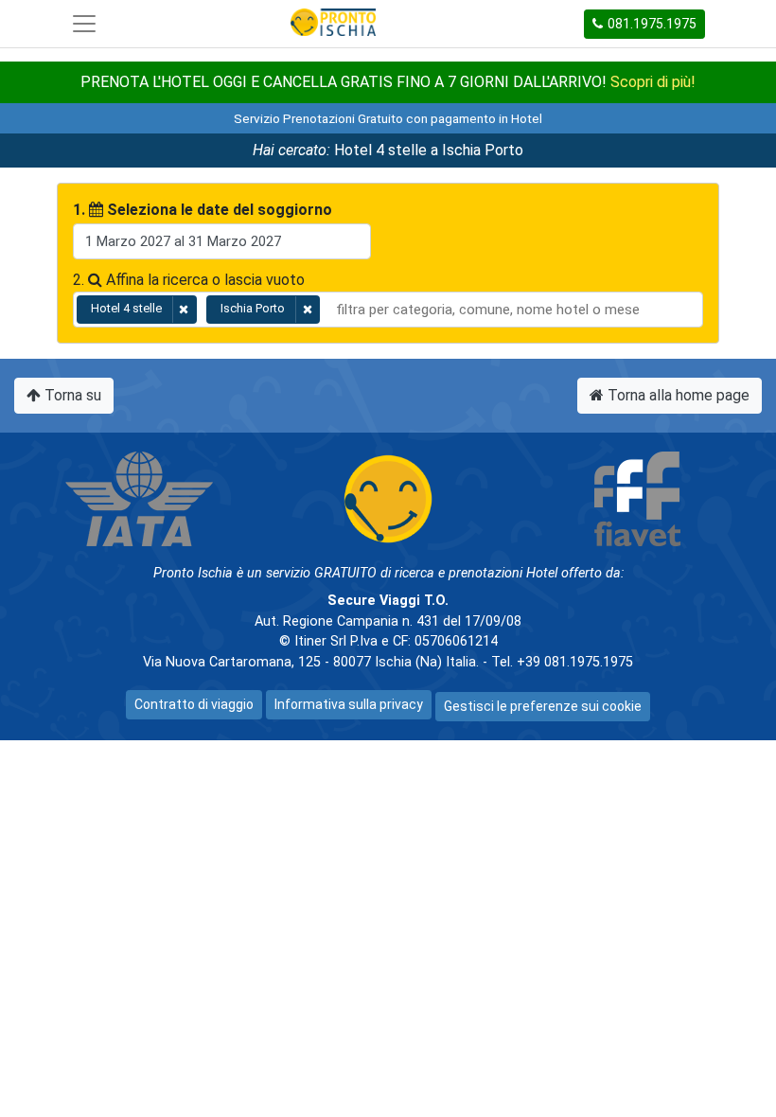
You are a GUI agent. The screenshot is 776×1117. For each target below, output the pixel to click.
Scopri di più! (653, 82)
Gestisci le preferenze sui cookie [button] (543, 706)
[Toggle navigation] (84, 24)
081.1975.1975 (652, 23)
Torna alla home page (677, 395)
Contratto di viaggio (194, 704)
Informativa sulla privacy (348, 704)
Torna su (71, 395)
